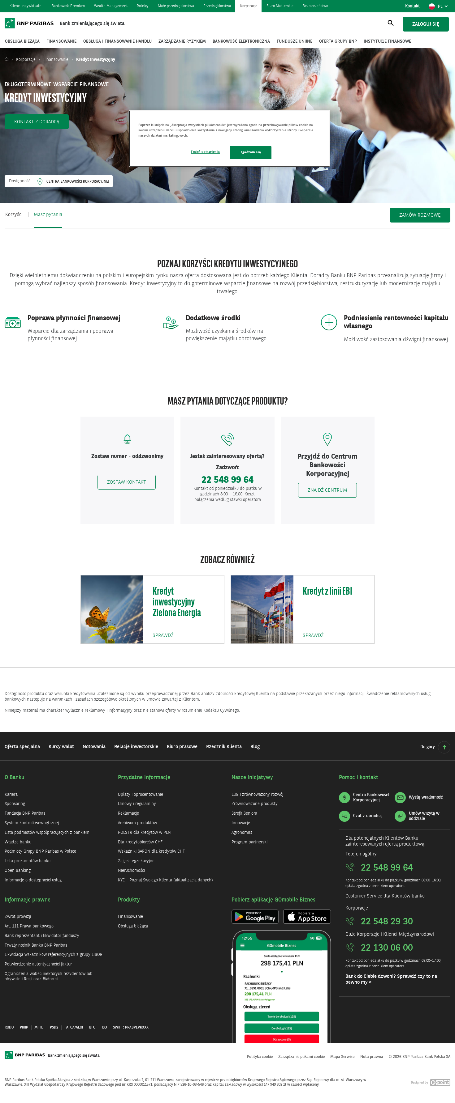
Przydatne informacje (144, 777)
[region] (229, 138)
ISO (104, 1027)
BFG (92, 1027)
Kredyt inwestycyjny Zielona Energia (177, 603)
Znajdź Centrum (327, 490)
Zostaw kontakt (126, 482)
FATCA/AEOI (73, 1027)
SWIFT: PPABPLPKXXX (131, 1027)
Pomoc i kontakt (358, 777)
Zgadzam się (250, 152)
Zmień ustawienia (205, 152)
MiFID (39, 1027)
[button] (37, 121)
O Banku (14, 777)
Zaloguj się (425, 24)
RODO (9, 1027)
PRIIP (24, 1027)
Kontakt (412, 6)
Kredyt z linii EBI (327, 592)
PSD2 (54, 1027)
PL (444, 8)
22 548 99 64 (228, 480)
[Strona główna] (8, 59)
